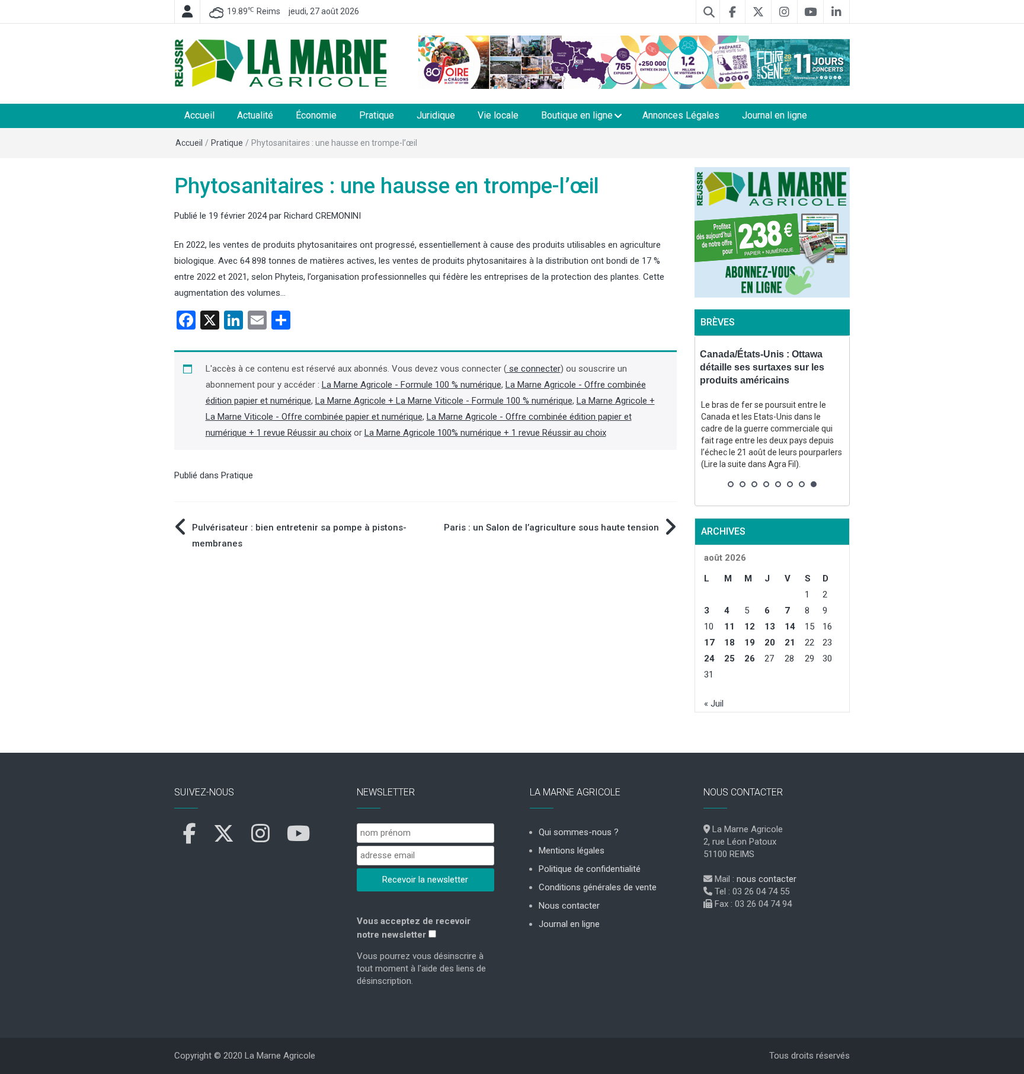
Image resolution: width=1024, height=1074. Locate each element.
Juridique (436, 115)
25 (729, 658)
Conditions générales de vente (598, 887)
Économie (316, 115)
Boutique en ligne (577, 115)
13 (769, 626)
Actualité (255, 115)
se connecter (534, 368)
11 (729, 626)
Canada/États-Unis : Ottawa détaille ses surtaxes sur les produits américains (762, 367)
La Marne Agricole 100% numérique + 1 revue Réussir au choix (485, 432)
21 (790, 642)
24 (709, 658)
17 (709, 642)
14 (790, 626)
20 (769, 642)
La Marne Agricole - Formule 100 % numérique (411, 384)
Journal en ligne (774, 115)
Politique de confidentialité (590, 869)
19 (749, 642)
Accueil (199, 115)
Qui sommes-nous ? (579, 832)
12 (749, 626)
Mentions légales (571, 850)
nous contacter (766, 879)
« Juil (714, 703)
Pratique (376, 115)
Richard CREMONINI (322, 215)
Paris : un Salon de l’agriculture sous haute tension (551, 527)
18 (729, 642)
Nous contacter (569, 905)
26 (749, 658)
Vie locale (498, 115)
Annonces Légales (680, 115)
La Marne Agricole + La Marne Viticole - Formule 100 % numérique (443, 400)
